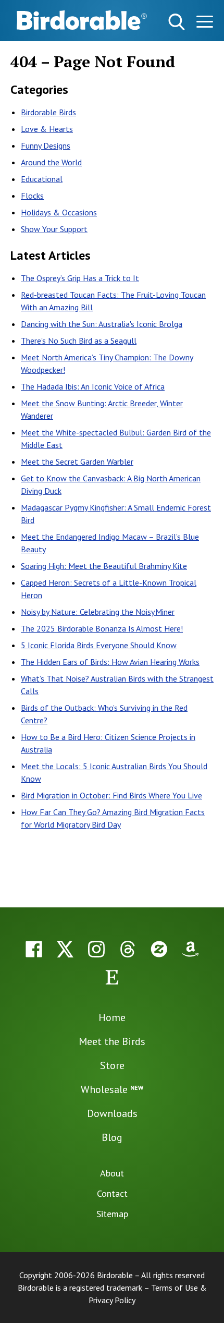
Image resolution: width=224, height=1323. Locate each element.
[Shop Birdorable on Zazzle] (159, 949)
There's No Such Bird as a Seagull (78, 340)
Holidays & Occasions (59, 212)
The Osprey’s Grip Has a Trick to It (80, 278)
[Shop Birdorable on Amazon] (190, 949)
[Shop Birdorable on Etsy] (112, 977)
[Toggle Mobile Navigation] (204, 24)
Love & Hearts (47, 129)
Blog (112, 1137)
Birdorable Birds (48, 112)
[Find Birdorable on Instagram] (96, 949)
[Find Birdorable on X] (65, 949)
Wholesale (112, 1089)
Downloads (112, 1113)
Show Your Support (54, 229)
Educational (42, 179)
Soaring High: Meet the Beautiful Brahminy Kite (104, 566)
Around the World (51, 162)
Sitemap (112, 1214)
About (112, 1173)
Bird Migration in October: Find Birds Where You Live (111, 795)
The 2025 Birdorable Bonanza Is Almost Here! (102, 628)
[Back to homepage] (82, 20)
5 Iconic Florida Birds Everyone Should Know (99, 645)
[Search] (176, 22)
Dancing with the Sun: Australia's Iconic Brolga (101, 324)
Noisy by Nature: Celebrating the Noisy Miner (98, 611)
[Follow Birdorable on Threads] (127, 949)
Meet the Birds (112, 1041)
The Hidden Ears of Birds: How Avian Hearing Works (110, 662)
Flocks (32, 195)
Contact (112, 1193)
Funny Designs (45, 145)
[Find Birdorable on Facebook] (34, 949)
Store (112, 1065)
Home (112, 1017)
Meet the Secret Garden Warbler (77, 461)
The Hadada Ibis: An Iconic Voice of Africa (93, 386)
